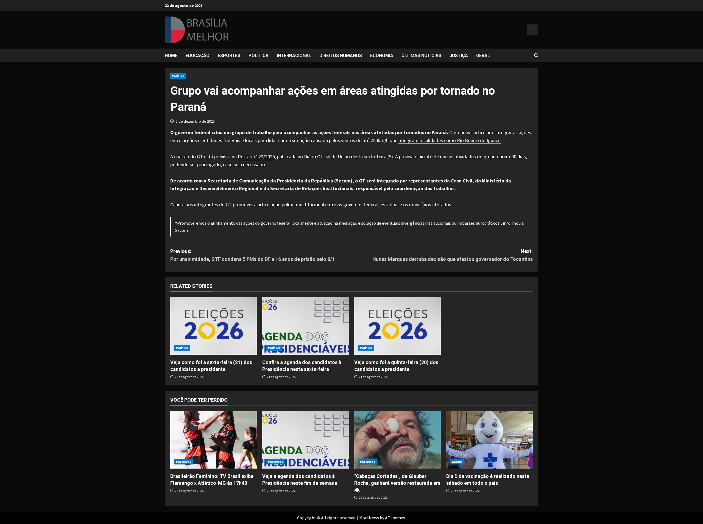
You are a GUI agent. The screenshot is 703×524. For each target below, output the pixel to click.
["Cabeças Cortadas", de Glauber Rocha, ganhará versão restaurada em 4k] (397, 440)
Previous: (252, 255)
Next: (452, 255)
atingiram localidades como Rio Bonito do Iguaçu (449, 140)
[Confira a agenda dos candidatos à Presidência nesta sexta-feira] (305, 326)
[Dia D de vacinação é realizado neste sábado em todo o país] (489, 440)
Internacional (294, 55)
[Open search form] (536, 55)
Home (171, 55)
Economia (381, 55)
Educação (198, 55)
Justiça (459, 55)
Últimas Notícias (421, 55)
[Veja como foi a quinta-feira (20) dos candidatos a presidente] (397, 326)
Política (259, 55)
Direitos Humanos (340, 55)
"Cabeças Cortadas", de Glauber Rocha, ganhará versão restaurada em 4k (397, 483)
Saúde (457, 462)
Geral (483, 55)
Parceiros (183, 462)
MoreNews (369, 517)
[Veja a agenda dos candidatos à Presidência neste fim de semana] (305, 440)
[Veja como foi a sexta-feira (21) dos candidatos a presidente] (213, 326)
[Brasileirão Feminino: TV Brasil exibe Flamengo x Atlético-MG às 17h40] (213, 440)
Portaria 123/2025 (256, 156)
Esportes (229, 55)
